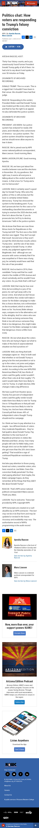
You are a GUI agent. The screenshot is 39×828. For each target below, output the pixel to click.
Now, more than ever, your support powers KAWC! (19, 626)
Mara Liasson (7, 36)
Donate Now (19, 633)
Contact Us (8, 795)
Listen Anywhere (19, 740)
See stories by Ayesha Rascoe (23, 557)
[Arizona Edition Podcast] (19, 659)
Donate (32, 3)
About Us (7, 785)
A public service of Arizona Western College (19, 799)
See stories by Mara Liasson (25, 581)
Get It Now (19, 749)
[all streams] (36, 825)
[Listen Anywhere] (19, 723)
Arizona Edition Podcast (19, 681)
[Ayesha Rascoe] (7, 543)
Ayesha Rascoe (14, 33)
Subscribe (19, 702)
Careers (7, 790)
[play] (3, 825)
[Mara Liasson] (7, 570)
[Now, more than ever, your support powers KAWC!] (19, 607)
